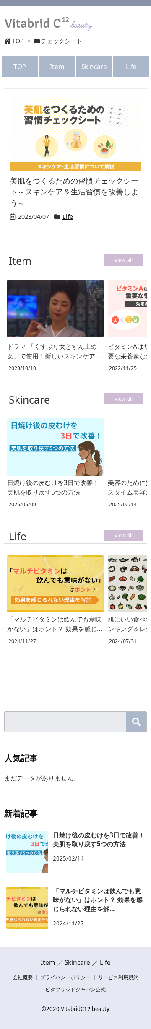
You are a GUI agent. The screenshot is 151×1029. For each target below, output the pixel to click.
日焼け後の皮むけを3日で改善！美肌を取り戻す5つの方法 (53, 487)
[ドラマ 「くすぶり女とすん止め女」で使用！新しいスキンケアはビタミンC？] (55, 309)
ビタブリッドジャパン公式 (75, 989)
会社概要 (23, 977)
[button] (136, 721)
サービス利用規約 (118, 977)
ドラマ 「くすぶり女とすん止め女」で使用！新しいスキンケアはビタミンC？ (54, 351)
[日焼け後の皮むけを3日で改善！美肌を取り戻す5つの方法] (55, 447)
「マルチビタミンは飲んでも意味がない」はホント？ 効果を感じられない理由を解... (98, 899)
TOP (18, 41)
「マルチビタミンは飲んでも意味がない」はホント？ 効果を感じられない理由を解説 (54, 624)
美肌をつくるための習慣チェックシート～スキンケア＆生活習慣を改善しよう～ (74, 192)
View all (124, 260)
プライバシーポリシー (65, 977)
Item (57, 66)
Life (131, 66)
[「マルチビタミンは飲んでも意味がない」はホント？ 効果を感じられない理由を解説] (55, 583)
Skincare (94, 66)
